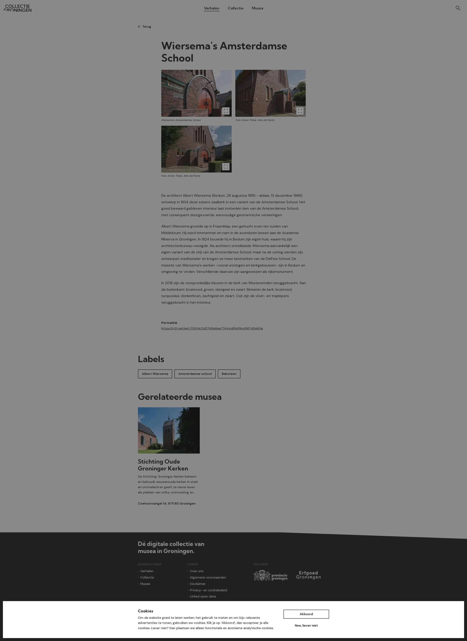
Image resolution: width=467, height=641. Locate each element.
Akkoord (306, 614)
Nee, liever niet (306, 625)
